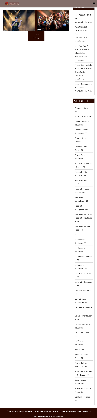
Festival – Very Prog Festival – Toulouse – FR (83, 218)
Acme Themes (57, 416)
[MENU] (94, 3)
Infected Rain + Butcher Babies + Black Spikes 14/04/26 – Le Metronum (82, 53)
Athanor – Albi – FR (83, 116)
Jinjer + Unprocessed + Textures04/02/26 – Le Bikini (83, 87)
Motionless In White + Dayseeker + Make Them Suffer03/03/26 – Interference (83, 72)
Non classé (79, 349)
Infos (77, 234)
